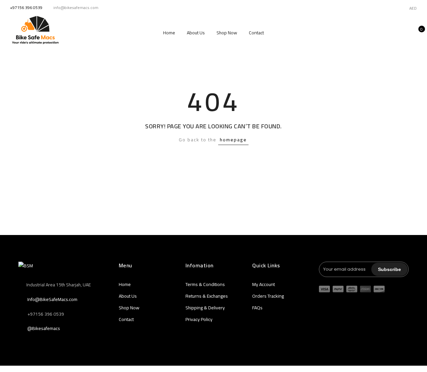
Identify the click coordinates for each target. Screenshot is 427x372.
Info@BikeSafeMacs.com (52, 299)
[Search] (386, 33)
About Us (196, 32)
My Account (263, 284)
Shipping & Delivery (205, 307)
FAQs (257, 307)
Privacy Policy (198, 319)
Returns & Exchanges (206, 296)
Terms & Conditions (205, 284)
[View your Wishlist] (406, 33)
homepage (233, 139)
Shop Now (227, 32)
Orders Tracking (268, 296)
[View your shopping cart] (417, 33)
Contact (256, 32)
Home (169, 32)
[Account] (396, 33)
